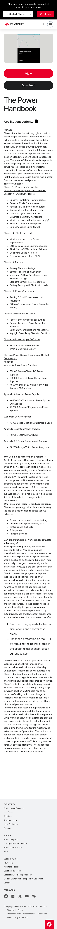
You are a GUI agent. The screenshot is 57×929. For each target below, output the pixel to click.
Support (8, 835)
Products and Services (14, 808)
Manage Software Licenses (16, 843)
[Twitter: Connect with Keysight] (20, 896)
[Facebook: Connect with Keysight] (6, 896)
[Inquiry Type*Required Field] (49, 924)
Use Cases (8, 812)
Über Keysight (11, 859)
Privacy (43, 906)
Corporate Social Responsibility (18, 875)
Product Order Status (13, 847)
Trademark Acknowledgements (21, 914)
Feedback (42, 914)
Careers (7, 883)
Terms (20, 910)
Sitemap (10, 910)
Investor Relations (11, 867)
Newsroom (8, 863)
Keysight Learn (10, 820)
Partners (7, 828)
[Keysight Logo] (15, 24)
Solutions (8, 816)
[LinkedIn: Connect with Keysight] (13, 896)
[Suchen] (43, 24)
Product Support (11, 839)
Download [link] (28, 85)
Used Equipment (11, 824)
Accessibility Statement (17, 917)
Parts (6, 851)
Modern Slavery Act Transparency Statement (23, 879)
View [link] (28, 73)
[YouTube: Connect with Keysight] (27, 896)
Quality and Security (12, 871)
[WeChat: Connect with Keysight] (34, 896)
